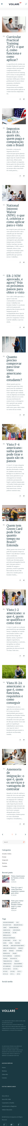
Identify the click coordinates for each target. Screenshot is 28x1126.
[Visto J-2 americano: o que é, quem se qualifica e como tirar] (14, 597)
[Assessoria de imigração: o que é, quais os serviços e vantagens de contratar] (14, 757)
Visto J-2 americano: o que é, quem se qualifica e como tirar (16, 616)
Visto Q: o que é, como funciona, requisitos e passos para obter (17, 890)
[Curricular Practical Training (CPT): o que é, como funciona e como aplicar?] (14, 24)
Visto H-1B (5, 974)
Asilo (17, 922)
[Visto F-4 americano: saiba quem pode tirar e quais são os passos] (14, 432)
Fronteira (17, 943)
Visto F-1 (19, 971)
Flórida (11, 943)
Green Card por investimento (17, 945)
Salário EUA (17, 955)
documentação (6, 932)
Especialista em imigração (9, 937)
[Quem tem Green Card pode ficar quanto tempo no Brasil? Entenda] (14, 513)
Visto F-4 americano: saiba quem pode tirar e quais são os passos (15, 452)
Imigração (5, 860)
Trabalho (4, 866)
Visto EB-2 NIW (6, 1099)
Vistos (18, 974)
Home (4, 1067)
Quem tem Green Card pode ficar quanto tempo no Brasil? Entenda (14, 535)
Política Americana (7, 955)
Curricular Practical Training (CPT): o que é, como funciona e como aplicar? (15, 48)
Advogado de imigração (8, 922)
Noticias (4, 863)
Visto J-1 (12, 974)
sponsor (5, 958)
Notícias (4, 1071)
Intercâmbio (19, 950)
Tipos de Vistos (13, 958)
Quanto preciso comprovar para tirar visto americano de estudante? (14, 368)
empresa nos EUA (7, 935)
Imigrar (5, 950)
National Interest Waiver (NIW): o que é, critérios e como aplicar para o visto (16, 215)
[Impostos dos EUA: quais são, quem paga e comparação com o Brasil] (14, 116)
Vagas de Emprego (18, 963)
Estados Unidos (6, 854)
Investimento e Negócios (9, 1106)
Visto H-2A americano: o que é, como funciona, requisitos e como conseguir (16, 693)
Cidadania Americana (13, 927)
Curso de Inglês (16, 930)
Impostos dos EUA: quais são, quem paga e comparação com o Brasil (15, 136)
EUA (20, 940)
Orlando (15, 953)
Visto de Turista (7, 968)
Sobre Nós (5, 1074)
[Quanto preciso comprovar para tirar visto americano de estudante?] (14, 344)
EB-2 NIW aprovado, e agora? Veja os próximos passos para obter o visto (15, 284)
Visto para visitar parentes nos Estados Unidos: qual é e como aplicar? (17, 904)
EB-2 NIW (14, 932)
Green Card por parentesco (9, 948)
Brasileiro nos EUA (18, 924)
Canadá (4, 927)
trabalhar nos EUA (7, 961)
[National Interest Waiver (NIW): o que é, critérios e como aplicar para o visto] (14, 193)
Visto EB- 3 (5, 971)
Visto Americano (7, 966)
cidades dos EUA (6, 930)
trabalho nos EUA (7, 963)
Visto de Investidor (17, 966)
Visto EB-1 (15, 968)
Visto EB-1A (5, 1096)
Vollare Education (7, 1110)
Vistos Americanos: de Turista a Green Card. (18, 878)
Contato (4, 1078)
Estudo (15, 940)
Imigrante (20, 948)
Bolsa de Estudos (7, 924)
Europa (4, 857)
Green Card (5, 945)
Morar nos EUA (6, 953)
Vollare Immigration (11, 1117)
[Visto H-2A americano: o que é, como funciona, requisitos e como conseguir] (14, 671)
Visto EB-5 (12, 971)
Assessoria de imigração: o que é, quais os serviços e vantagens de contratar (16, 779)
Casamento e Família (8, 1103)
